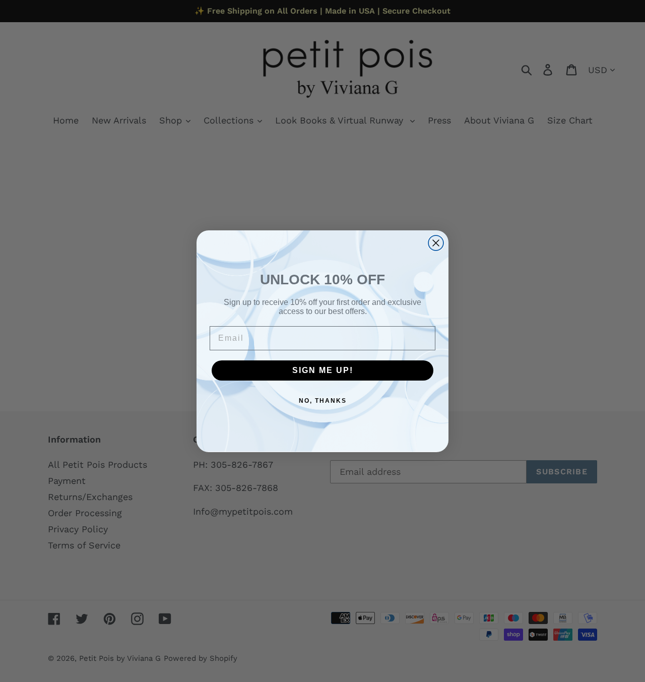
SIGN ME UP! (322, 370)
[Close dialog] (435, 243)
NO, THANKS (323, 400)
